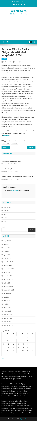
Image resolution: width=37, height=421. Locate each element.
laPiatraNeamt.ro (7, 379)
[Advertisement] (18, 29)
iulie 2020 (6, 297)
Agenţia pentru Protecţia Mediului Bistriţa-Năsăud (17, 176)
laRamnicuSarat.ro (22, 393)
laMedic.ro (11, 371)
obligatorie (6, 143)
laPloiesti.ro (29, 386)
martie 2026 (7, 258)
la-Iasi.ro (11, 401)
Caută (3, 227)
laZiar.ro (15, 374)
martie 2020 (7, 311)
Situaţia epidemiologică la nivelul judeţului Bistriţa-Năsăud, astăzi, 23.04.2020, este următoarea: (7, 147)
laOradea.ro (5, 393)
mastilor (24, 141)
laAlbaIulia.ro (12, 403)
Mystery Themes (24, 419)
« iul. (3, 358)
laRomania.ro (5, 384)
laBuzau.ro (14, 388)
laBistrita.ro (18, 11)
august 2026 (7, 241)
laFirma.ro (21, 374)
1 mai (10, 141)
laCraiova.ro (14, 386)
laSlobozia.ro (18, 410)
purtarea (14, 143)
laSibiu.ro (4, 410)
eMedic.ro (4, 371)
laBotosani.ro (5, 408)
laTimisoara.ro (6, 388)
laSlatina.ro (11, 410)
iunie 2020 (7, 300)
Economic (6, 210)
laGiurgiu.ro (13, 391)
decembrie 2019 (8, 321)
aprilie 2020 (7, 307)
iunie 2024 (7, 283)
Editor (16, 62)
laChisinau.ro (24, 376)
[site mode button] (30, 42)
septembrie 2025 (9, 269)
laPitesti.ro (12, 393)
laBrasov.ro (5, 401)
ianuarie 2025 (8, 276)
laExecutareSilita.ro (14, 376)
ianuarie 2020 (8, 318)
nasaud (31, 141)
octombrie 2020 (8, 286)
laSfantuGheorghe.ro (21, 401)
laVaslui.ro (5, 403)
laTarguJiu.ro (6, 413)
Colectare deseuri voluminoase (11, 161)
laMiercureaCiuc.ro (22, 391)
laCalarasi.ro (21, 388)
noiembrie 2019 (8, 325)
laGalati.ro (22, 386)
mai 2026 (6, 251)
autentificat (14, 190)
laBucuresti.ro (14, 384)
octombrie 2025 (8, 265)
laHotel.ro (25, 371)
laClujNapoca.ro (24, 384)
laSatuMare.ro (27, 408)
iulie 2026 (6, 244)
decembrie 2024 (8, 279)
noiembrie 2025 (8, 262)
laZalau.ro (31, 413)
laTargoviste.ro (27, 410)
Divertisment (7, 207)
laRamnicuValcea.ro (7, 396)
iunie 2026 (7, 248)
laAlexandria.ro (21, 403)
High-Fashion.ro (16, 379)
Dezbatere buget (7, 169)
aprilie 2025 (7, 272)
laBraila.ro (13, 408)
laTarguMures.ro (15, 413)
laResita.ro (20, 408)
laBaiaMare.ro (19, 406)
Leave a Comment (26, 62)
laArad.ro (4, 406)
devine (17, 141)
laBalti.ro (31, 376)
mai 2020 (6, 304)
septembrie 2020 (9, 290)
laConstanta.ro (6, 386)
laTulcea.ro (24, 413)
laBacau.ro (11, 406)
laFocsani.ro (5, 391)
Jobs (5, 214)
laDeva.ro (28, 388)
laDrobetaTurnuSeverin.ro (22, 396)
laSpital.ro (18, 371)
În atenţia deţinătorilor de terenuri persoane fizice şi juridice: (32, 147)
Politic (5, 217)
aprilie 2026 (7, 255)
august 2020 (7, 293)
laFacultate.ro (28, 374)
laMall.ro (9, 374)
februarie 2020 (8, 314)
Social (4, 58)
